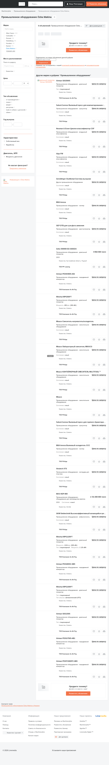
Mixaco (59, 397)
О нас (5, 721)
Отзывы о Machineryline (36, 732)
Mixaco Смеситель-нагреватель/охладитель (75, 321)
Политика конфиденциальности (39, 725)
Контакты (6, 728)
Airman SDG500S (63, 81)
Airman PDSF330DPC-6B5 (66, 661)
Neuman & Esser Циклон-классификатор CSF (75, 129)
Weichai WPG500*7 (64, 297)
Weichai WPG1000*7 (64, 587)
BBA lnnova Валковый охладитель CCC (73, 445)
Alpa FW (59, 154)
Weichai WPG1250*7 (64, 537)
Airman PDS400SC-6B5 (65, 564)
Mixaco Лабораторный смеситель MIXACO (74, 346)
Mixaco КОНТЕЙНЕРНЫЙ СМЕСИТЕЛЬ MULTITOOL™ (78, 372)
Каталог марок (33, 735)
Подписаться (43, 62)
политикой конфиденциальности (73, 65)
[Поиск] (30, 4)
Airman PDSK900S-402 (65, 274)
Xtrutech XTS (61, 469)
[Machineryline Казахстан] (9, 4)
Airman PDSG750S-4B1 (65, 638)
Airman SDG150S (63, 614)
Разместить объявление (78, 50)
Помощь (6, 725)
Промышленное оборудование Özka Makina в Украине (20, 705)
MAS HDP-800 (62, 494)
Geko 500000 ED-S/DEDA (66, 249)
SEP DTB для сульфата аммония (70, 225)
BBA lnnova (61, 202)
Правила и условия (35, 721)
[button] (99, 98)
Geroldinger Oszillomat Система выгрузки (73, 179)
